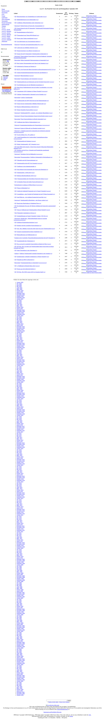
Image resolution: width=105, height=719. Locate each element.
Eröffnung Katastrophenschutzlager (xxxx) (27, 222)
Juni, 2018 (19, 418)
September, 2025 (21, 297)
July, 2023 (19, 333)
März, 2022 (19, 355)
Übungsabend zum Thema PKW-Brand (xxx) (28, 35)
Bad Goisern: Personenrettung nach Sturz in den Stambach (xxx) (32, 63)
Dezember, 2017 (21, 426)
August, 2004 (20, 648)
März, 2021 (19, 372)
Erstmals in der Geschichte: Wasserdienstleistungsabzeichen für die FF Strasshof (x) (35, 237)
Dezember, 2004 (21, 642)
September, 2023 (21, 330)
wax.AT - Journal (6, 33)
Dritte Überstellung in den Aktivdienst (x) (27, 250)
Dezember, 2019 (21, 393)
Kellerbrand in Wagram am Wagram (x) (26, 66)
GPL (90, 715)
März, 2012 (19, 522)
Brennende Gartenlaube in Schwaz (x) (26, 213)
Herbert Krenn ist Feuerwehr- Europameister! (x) (32, 25)
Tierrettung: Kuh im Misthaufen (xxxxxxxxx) (31, 154)
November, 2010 (21, 544)
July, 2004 (19, 649)
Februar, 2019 (20, 407)
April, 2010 (19, 553)
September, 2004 (21, 646)
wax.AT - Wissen (6, 36)
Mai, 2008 (19, 585)
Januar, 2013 (20, 508)
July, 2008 (19, 582)
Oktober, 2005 (20, 628)
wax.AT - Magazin (6, 34)
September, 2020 (21, 380)
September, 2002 (21, 679)
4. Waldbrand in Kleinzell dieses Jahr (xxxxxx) (28, 265)
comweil (5, 78)
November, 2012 (21, 510)
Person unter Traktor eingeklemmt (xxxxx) (27, 38)
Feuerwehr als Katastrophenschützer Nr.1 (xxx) (31, 44)
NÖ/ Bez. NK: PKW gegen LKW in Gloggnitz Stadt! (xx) (31, 272)
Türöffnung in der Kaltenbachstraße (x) (26, 166)
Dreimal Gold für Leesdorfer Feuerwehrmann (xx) (29, 225)
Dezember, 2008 (21, 576)
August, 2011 (20, 531)
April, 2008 (19, 587)
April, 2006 (19, 620)
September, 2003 (21, 663)
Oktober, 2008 (20, 578)
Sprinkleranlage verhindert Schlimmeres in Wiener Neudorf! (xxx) (33, 256)
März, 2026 (19, 289)
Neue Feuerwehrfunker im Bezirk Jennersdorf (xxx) (33, 119)
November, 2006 (21, 610)
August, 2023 (20, 332)
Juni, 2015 (19, 468)
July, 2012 (19, 516)
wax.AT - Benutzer (6, 31)
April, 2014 (19, 487)
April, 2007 (19, 603)
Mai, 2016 (19, 452)
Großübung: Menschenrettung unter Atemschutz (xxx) (30, 22)
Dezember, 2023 (21, 326)
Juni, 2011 (19, 534)
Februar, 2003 (20, 672)
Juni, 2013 (19, 501)
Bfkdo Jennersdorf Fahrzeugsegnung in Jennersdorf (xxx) (35, 60)
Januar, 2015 (20, 474)
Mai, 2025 (19, 303)
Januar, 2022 (20, 358)
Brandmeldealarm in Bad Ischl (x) (25, 32)
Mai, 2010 (19, 552)
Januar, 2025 (20, 308)
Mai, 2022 (19, 353)
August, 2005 (20, 631)
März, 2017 (19, 438)
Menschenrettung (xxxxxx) (27, 75)
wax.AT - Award (6, 29)
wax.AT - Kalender (6, 39)
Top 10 (3, 27)
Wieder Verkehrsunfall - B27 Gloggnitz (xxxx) (28, 144)
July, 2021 (19, 366)
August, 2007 (20, 598)
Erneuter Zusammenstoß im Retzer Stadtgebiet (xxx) (29, 231)
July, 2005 (19, 632)
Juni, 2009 (19, 567)
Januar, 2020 (20, 391)
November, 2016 (21, 444)
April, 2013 (19, 504)
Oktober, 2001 (20, 695)
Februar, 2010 (20, 556)
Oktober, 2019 (20, 396)
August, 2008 (20, 581)
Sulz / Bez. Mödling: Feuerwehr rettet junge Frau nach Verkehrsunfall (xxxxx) (36, 228)
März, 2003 (19, 671)
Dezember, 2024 (21, 310)
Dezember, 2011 (21, 526)
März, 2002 (19, 688)
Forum (3, 16)
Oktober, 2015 (20, 462)
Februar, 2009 (20, 573)
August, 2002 (20, 681)
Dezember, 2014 (21, 476)
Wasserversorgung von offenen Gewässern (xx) (28, 50)
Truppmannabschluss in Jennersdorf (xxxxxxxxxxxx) (34, 262)
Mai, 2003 (19, 668)
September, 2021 (21, 364)
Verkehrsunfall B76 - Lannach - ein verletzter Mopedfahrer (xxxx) (36, 113)
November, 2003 (21, 660)
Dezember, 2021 (21, 360)
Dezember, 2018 (21, 409)
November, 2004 (21, 643)
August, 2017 (20, 432)
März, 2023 (19, 339)
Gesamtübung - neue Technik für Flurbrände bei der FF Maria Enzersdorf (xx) (36, 194)
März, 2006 (19, 621)
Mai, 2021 (19, 369)
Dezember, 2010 (21, 542)
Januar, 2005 (20, 641)
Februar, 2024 (20, 323)
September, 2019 (21, 397)
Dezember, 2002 (21, 675)
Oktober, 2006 (20, 612)
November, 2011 (21, 527)
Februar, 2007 (20, 606)
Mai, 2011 (19, 535)
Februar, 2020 (20, 390)
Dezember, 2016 (21, 443)
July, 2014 (19, 483)
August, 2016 (20, 448)
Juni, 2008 (19, 584)
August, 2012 (20, 515)
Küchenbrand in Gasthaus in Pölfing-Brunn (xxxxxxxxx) (28, 185)
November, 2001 (21, 693)
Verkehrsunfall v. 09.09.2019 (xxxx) (26, 172)
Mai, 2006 (19, 618)
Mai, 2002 (19, 685)
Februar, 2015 (20, 473)
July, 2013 (19, 499)
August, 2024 (20, 315)
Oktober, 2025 (20, 296)
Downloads (4, 12)
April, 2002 (19, 686)
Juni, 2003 (19, 667)
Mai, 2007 (19, 602)
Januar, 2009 (20, 574)
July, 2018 (19, 416)
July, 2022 (19, 350)
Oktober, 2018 (20, 412)
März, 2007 (19, 605)
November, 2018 (21, 411)
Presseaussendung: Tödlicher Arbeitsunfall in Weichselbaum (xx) (36, 157)
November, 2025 (21, 294)
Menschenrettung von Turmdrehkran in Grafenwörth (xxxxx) (32, 16)
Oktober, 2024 (20, 312)
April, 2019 (19, 404)
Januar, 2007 (20, 607)
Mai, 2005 (19, 635)
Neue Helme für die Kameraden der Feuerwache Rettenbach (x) (32, 169)
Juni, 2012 (19, 517)
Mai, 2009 (19, 569)
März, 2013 (19, 505)
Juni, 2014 (19, 484)
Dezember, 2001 (21, 692)
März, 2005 (19, 638)
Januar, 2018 (20, 425)
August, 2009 (20, 564)
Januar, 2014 (20, 491)
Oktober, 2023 (20, 329)
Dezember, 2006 (21, 609)
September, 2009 (21, 563)
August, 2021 (20, 365)
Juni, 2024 (19, 318)
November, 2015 (21, 461)
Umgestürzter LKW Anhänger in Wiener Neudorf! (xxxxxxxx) (32, 91)
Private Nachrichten (6, 22)
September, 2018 (21, 414)
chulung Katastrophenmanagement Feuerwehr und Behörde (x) (32, 72)
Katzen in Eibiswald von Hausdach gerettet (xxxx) (32, 128)
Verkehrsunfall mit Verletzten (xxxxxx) (26, 141)
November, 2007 (21, 594)
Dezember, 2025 (21, 293)
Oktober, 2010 (20, 545)
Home (3, 9)
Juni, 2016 (19, 451)
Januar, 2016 (20, 458)
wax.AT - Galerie (6, 38)
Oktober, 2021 (20, 362)
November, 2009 (21, 560)
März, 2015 (19, 472)
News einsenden (6, 19)
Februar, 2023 (20, 340)
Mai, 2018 (19, 419)
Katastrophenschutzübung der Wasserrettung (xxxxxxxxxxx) (35, 125)
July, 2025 (19, 300)
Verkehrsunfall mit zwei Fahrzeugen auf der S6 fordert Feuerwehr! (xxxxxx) (35, 81)
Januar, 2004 (20, 657)
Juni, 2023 (19, 335)
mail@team (4, 17)
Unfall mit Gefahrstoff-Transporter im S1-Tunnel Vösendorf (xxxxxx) (34, 191)
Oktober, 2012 (20, 512)
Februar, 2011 (20, 540)
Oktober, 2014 (20, 479)
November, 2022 (21, 344)
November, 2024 (21, 311)
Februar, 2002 (20, 689)
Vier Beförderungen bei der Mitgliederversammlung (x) (30, 85)
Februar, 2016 (20, 456)
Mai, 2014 (19, 486)
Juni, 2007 (19, 600)
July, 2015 (19, 466)
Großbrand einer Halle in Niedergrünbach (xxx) (28, 122)
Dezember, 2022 (21, 343)
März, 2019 (19, 405)
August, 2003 (20, 664)
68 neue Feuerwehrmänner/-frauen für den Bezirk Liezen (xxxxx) (36, 116)
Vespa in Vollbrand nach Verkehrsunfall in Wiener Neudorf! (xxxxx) (33, 209)
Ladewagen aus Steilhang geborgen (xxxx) (27, 47)
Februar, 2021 (20, 373)
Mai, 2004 (19, 652)
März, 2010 (19, 555)
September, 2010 (21, 546)
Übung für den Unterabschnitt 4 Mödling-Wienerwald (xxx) (31, 103)
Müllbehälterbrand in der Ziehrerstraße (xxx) (28, 19)
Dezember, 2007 (21, 592)
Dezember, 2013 (21, 492)
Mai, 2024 (19, 319)
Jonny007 (5, 76)
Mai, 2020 (19, 386)
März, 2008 (19, 588)
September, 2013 (21, 497)
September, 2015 (21, 463)
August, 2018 (20, 415)
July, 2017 (19, 433)
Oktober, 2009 (20, 562)
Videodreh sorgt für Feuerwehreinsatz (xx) (27, 160)
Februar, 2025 (20, 307)
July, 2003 (19, 666)
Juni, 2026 (19, 285)
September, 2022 (21, 347)
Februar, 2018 (20, 423)
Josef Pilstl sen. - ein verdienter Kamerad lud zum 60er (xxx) (31, 197)
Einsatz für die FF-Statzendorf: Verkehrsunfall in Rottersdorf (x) (32, 53)
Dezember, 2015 (21, 459)
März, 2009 (19, 571)
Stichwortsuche (5, 24)
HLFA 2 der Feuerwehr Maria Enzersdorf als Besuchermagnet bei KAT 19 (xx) (36, 69)
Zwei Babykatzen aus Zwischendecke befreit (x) (28, 41)
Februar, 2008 (20, 589)
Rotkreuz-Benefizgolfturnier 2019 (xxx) (26, 175)
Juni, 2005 (19, 634)
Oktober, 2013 (20, 495)
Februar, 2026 (20, 290)
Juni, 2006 (19, 617)
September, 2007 (21, 596)
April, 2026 (19, 287)
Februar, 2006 (20, 623)
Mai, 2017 (19, 436)
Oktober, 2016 (20, 445)
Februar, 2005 (20, 639)
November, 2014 (21, 477)
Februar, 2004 (20, 656)
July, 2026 (19, 283)
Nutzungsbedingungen (6, 44)
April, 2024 (19, 321)
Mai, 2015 (19, 469)
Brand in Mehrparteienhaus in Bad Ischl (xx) (28, 106)
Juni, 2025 (19, 301)
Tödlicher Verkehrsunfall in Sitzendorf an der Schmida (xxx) (31, 94)
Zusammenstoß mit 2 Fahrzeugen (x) (26, 241)
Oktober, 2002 (20, 678)
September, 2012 (21, 513)
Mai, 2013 (19, 502)
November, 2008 (21, 577)
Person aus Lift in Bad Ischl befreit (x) (26, 269)
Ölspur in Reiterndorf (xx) (23, 188)
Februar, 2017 (20, 440)
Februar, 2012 (20, 523)
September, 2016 (21, 447)
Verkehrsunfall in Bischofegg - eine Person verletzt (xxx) (34, 200)
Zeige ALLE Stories (64, 702)
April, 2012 (19, 520)
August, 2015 (20, 465)
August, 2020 (20, 382)
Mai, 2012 (19, 519)
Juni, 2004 (19, 650)
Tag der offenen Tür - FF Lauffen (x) (26, 134)
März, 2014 (19, 488)
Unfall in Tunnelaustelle (26, 97)
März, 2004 (19, 654)
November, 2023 (21, 328)
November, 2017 (21, 427)
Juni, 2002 (19, 684)
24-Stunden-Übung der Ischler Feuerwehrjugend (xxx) (30, 181)
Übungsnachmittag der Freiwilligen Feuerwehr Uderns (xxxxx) (32, 178)
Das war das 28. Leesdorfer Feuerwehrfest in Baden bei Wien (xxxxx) (34, 244)
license (71, 716)
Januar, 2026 (20, 292)
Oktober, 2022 (20, 346)
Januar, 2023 (20, 341)
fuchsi (4, 79)
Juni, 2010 (19, 551)
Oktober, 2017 (20, 429)
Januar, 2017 (20, 441)
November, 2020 (21, 378)
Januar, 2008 (20, 591)
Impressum (4, 41)
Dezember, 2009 (21, 559)
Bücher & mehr (5, 11)
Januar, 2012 (20, 524)
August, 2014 (20, 481)
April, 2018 (19, 420)
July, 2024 (19, 317)
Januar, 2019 (20, 408)
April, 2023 (19, 337)
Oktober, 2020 (20, 379)
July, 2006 (19, 616)
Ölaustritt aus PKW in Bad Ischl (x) (25, 259)
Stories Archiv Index (53, 702)
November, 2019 (21, 394)
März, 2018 (19, 422)
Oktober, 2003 (20, 661)
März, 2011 (19, 538)
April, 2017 (19, 437)
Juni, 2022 (19, 351)
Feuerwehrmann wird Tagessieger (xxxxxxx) (32, 78)
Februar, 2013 (20, 506)
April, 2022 (19, 354)
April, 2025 (19, 304)
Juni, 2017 (19, 434)
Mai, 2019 (19, 402)
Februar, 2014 (20, 490)
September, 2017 (21, 430)
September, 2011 (21, 530)
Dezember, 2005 (21, 625)
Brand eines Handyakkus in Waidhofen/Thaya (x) (29, 203)
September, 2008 (21, 580)
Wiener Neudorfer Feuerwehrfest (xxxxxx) (27, 109)
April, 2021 (19, 371)
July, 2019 (19, 400)
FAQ (3, 14)
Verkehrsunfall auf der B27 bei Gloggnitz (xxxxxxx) (29, 163)
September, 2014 (21, 480)
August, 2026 (20, 282)
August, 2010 (20, 548)
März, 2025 (19, 305)
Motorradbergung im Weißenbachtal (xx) (27, 234)
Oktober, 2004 (20, 645)
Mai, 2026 (19, 286)
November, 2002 (21, 677)
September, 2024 (21, 314)
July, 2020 (19, 383)
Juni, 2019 (19, 401)
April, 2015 (19, 470)
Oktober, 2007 (20, 595)
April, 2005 (19, 636)
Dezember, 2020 (21, 376)
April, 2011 (19, 537)
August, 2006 (20, 614)
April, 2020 (19, 387)
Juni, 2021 (19, 368)
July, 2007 (19, 599)
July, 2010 (19, 549)
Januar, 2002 (20, 690)
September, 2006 (21, 613)
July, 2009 (19, 566)
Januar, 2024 (20, 325)
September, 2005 (21, 630)
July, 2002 (19, 682)
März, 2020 (19, 389)
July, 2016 (19, 450)
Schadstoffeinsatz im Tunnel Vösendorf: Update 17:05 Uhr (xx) (32, 216)
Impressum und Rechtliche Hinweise (52, 712)
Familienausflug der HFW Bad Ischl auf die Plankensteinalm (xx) (33, 100)
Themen (4, 26)
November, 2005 (21, 627)
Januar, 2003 (20, 674)
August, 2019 (20, 398)
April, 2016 (19, 454)
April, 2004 (19, 653)
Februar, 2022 (20, 357)
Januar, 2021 (20, 375)
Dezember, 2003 (21, 659)
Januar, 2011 (20, 541)
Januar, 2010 (20, 558)
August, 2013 (20, 498)
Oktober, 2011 (20, 528)
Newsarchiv (5, 21)
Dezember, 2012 (21, 509)
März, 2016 (19, 455)
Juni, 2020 (19, 384)
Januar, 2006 (20, 624)
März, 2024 (19, 322)
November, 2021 (21, 361)
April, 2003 (19, 670)
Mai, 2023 (19, 336)
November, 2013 (21, 494)
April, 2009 (19, 570)
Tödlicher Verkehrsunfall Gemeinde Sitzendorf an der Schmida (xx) (35, 253)
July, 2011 (19, 533)
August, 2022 (20, 348)
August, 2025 (20, 299)
